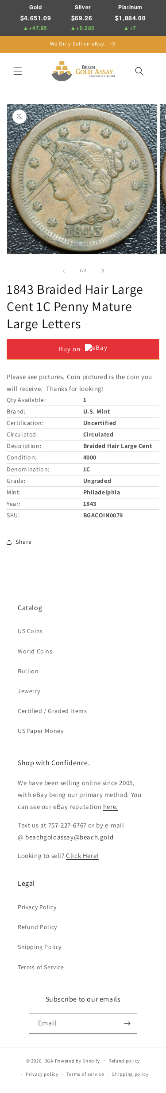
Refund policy (124, 1061)
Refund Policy (37, 927)
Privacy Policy (37, 907)
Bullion (28, 671)
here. (110, 806)
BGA (49, 1060)
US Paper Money (40, 731)
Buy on (70, 349)
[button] (17, 71)
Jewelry (29, 691)
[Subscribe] (127, 1023)
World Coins (35, 651)
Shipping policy (130, 1074)
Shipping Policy (40, 947)
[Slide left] (63, 271)
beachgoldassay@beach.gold (69, 837)
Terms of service (85, 1074)
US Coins (30, 631)
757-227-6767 (66, 825)
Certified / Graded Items (52, 711)
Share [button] (23, 542)
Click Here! (82, 855)
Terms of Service (41, 967)
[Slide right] (102, 271)
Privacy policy (42, 1074)
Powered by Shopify (77, 1060)
